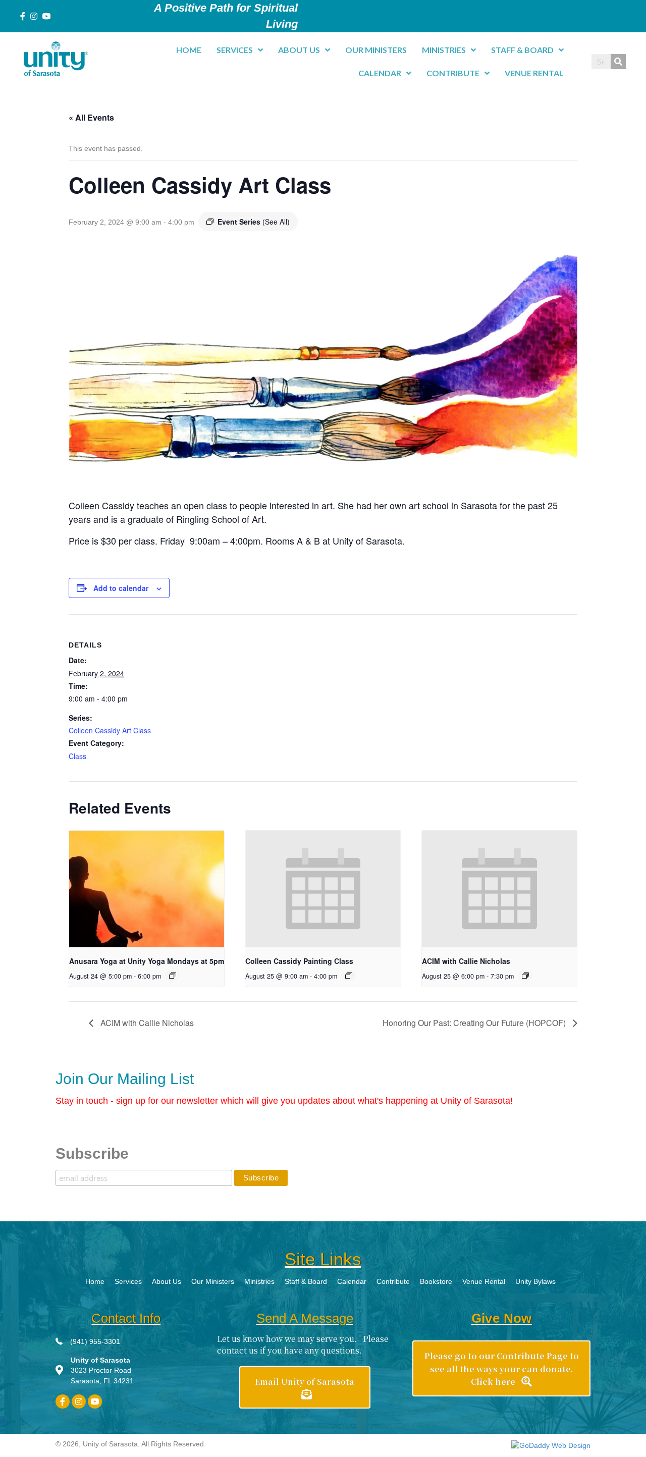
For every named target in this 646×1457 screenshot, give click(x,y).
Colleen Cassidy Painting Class (299, 961)
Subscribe (92, 1153)
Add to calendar (120, 588)
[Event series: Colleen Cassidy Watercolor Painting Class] (348, 976)
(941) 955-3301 (95, 1341)
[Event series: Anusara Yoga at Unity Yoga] (172, 976)
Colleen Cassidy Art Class (110, 730)
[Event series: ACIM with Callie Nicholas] (525, 976)
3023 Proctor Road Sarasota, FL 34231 (102, 1370)
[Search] (618, 61)
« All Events (91, 117)
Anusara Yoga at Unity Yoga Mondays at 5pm (146, 961)
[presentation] (146, 889)
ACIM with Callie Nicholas (466, 961)
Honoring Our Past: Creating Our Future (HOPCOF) (475, 1023)
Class (77, 756)
